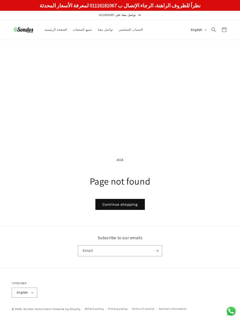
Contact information (173, 308)
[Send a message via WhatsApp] (231, 311)
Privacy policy (118, 308)
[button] (214, 30)
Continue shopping (120, 204)
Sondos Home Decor (37, 309)
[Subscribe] (157, 250)
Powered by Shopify (66, 309)
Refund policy (94, 308)
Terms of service (143, 308)
